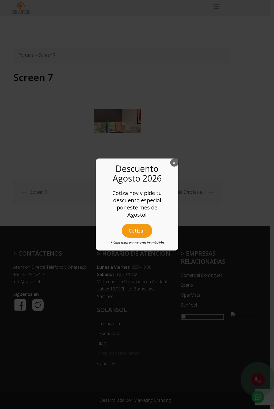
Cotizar (137, 230)
